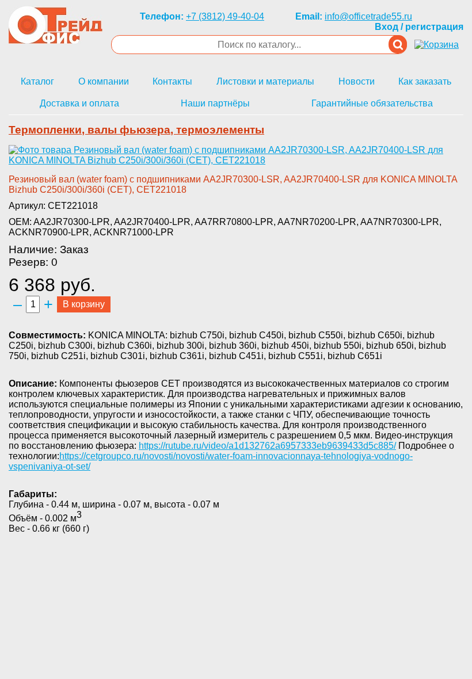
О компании (103, 81)
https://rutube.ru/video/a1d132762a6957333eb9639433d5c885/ (267, 446)
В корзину (84, 304)
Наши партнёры (215, 103)
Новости (356, 81)
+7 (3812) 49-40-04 (225, 16)
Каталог (37, 81)
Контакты (172, 81)
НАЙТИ (398, 44)
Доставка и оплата (79, 103)
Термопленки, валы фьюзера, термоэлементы (136, 130)
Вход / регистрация (419, 27)
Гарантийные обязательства (372, 103)
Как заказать (424, 81)
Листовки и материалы (265, 81)
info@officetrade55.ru (368, 16)
